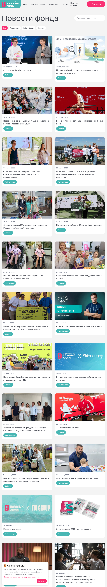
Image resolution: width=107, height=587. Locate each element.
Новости (64, 4)
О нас (23, 4)
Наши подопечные (37, 4)
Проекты (53, 4)
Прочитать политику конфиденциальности (21, 577)
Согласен (41, 581)
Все (4, 28)
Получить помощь (74, 4)
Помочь (97, 4)
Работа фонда (28, 28)
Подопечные (14, 28)
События (41, 28)
